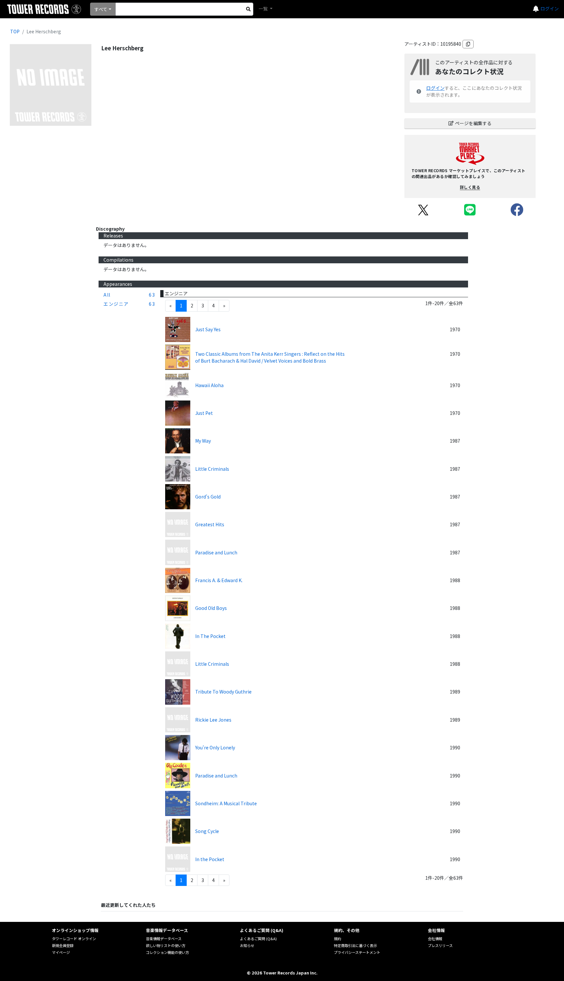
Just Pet (204, 413)
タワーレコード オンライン (74, 938)
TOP (15, 31)
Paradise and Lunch (216, 552)
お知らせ (247, 945)
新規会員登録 (62, 945)
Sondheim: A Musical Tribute (226, 803)
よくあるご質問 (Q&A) (258, 938)
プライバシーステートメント (357, 952)
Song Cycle (207, 831)
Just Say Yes (208, 329)
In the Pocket (209, 859)
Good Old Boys (211, 608)
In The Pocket (210, 636)
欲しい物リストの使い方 (165, 945)
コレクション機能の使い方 (167, 952)
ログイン (549, 8)
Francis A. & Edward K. (219, 580)
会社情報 (435, 938)
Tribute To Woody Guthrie (223, 691)
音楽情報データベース (163, 938)
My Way (203, 440)
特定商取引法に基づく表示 (355, 945)
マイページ (61, 952)
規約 (337, 938)
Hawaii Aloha (209, 385)
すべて (100, 9)
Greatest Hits (209, 524)
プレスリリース (440, 945)
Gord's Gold (208, 496)
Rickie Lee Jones (213, 719)
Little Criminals (212, 469)
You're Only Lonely (215, 747)
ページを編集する (473, 123)
